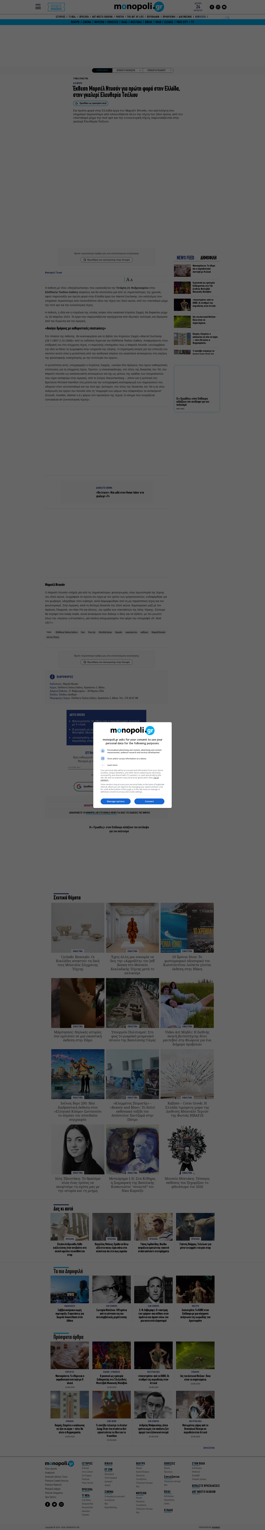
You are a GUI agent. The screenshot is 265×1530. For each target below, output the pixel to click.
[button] (132, 765)
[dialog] (132, 765)
